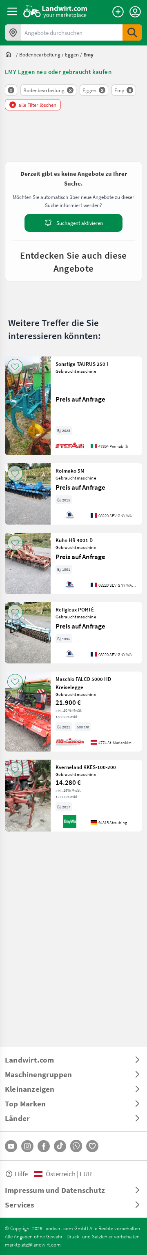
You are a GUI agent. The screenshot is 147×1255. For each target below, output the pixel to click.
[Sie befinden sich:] (10, 54)
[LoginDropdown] (135, 12)
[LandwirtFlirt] (92, 1146)
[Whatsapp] (76, 1146)
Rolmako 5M (70, 470)
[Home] (55, 11)
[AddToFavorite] (15, 366)
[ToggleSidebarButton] (12, 11)
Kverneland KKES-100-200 (86, 767)
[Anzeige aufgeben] (118, 12)
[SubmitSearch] (132, 32)
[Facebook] (44, 1146)
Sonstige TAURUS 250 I (82, 363)
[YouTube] (11, 1146)
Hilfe (21, 1173)
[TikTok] (60, 1146)
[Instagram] (27, 1146)
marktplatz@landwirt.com (33, 1244)
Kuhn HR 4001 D (74, 540)
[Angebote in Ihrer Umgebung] (13, 32)
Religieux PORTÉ (75, 609)
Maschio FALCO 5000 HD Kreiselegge (83, 683)
